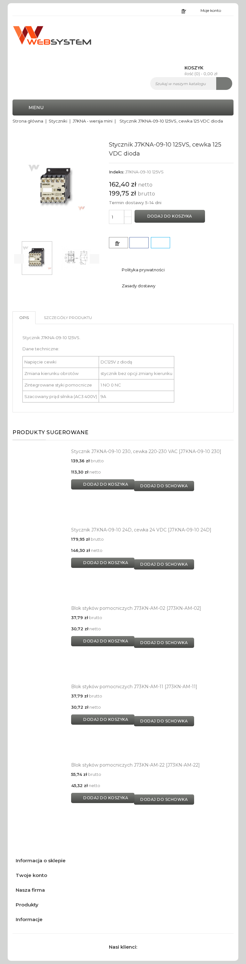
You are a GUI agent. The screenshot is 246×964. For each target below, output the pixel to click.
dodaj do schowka (164, 485)
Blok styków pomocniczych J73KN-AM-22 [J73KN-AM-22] (135, 765)
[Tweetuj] (160, 242)
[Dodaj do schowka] (118, 242)
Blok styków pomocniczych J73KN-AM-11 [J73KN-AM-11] (134, 686)
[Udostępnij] (139, 242)
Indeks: (116, 171)
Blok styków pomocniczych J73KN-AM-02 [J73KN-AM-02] (136, 608)
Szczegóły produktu (68, 317)
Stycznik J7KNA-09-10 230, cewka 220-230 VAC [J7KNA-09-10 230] (146, 451)
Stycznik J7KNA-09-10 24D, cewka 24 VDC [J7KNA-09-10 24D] (141, 530)
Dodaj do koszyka (169, 216)
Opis (24, 317)
